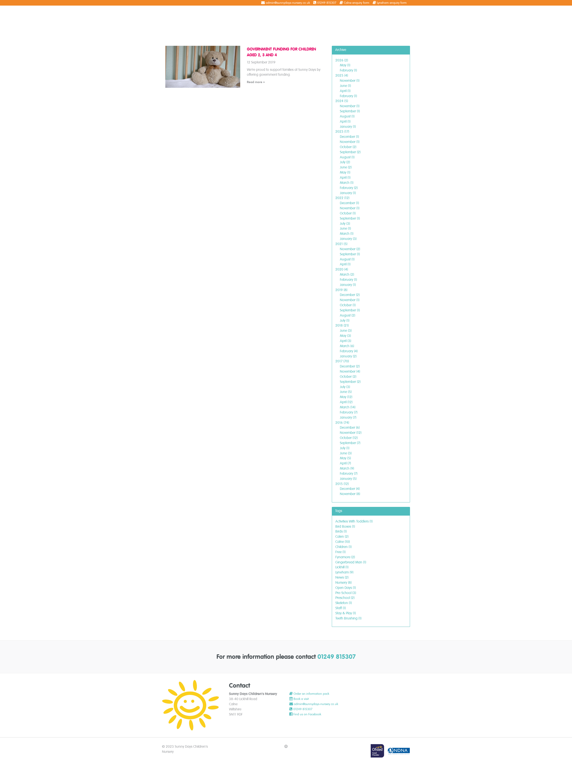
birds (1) (341, 531)
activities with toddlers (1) (354, 521)
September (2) (350, 152)
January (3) (348, 239)
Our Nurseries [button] (328, 13)
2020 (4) (341, 269)
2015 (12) (342, 484)
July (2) (345, 162)
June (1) (345, 86)
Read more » (256, 82)
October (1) (348, 213)
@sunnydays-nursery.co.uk (320, 704)
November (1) (350, 80)
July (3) (345, 223)
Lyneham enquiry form (392, 3)
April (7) (345, 463)
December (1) (349, 136)
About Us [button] (302, 13)
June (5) (346, 392)
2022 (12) (342, 198)
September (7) (350, 443)
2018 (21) (342, 325)
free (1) (340, 552)
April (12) (346, 402)
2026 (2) (341, 60)
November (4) (350, 371)
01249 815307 (326, 3)
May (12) (346, 397)
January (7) (348, 417)
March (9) (347, 468)
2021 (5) (341, 244)
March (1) (346, 183)
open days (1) (345, 588)
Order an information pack (311, 694)
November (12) (351, 432)
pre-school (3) (345, 593)
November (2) (350, 249)
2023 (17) (342, 131)
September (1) (350, 111)
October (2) (348, 147)
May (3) (345, 336)
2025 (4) (341, 75)
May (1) (345, 65)
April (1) (345, 91)
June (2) (346, 167)
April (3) (345, 341)
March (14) (347, 407)
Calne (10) (342, 541)
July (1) (344, 320)
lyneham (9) (344, 572)
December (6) (350, 427)
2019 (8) (341, 290)
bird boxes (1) (345, 526)
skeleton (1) (343, 603)
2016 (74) (342, 422)
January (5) (348, 479)
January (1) (348, 126)
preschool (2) (345, 598)
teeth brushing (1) (348, 618)
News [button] (354, 13)
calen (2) (342, 536)
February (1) (348, 70)
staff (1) (340, 608)
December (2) (350, 295)
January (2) (348, 356)
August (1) (347, 116)
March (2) (347, 274)
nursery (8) (343, 582)
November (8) (350, 494)
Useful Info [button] (375, 13)
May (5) (345, 458)
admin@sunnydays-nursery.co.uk (288, 3)
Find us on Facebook (307, 714)
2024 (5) (341, 101)
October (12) (349, 438)
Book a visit (301, 699)
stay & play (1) (345, 613)
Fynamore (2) (345, 557)
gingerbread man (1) (350, 562)
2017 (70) (342, 361)
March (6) (347, 346)
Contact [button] (400, 13)
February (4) (349, 351)
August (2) (347, 315)
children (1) (343, 547)
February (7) (349, 412)
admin (298, 704)
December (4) (350, 489)
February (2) (349, 188)
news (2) (342, 577)
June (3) (346, 330)
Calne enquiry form (356, 3)
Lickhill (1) (342, 567)
